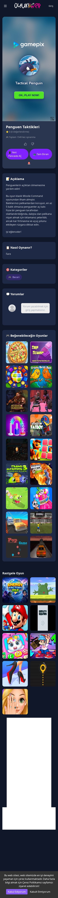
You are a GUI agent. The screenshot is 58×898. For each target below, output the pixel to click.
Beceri (13, 277)
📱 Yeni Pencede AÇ (15, 154)
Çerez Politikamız (32, 882)
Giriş (51, 5)
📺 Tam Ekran (41, 154)
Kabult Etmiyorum (40, 891)
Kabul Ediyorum (17, 891)
